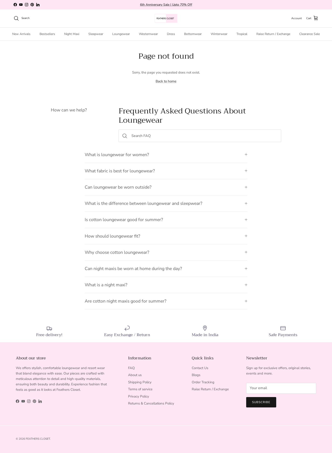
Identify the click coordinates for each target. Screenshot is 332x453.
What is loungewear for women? (117, 155)
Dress (171, 34)
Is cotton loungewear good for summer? (124, 220)
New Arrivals (21, 34)
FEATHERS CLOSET (38, 439)
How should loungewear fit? (112, 236)
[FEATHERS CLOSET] (166, 18)
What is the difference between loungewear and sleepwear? (143, 203)
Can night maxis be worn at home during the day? (133, 269)
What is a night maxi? (106, 285)
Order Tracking (203, 382)
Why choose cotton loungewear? (117, 252)
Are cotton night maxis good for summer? (125, 301)
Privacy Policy (138, 396)
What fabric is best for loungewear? (120, 171)
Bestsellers (47, 34)
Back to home (166, 81)
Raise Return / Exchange (273, 34)
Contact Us (200, 368)
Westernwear (148, 34)
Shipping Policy (140, 382)
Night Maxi (71, 34)
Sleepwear (95, 34)
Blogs (196, 375)
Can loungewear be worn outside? (118, 187)
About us (135, 375)
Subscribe (261, 402)
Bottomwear (193, 34)
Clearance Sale (309, 34)
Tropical (241, 34)
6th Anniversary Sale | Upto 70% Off (166, 4)
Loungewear (121, 34)
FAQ (131, 368)
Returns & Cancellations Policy (151, 403)
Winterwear (219, 34)
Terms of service (140, 389)
